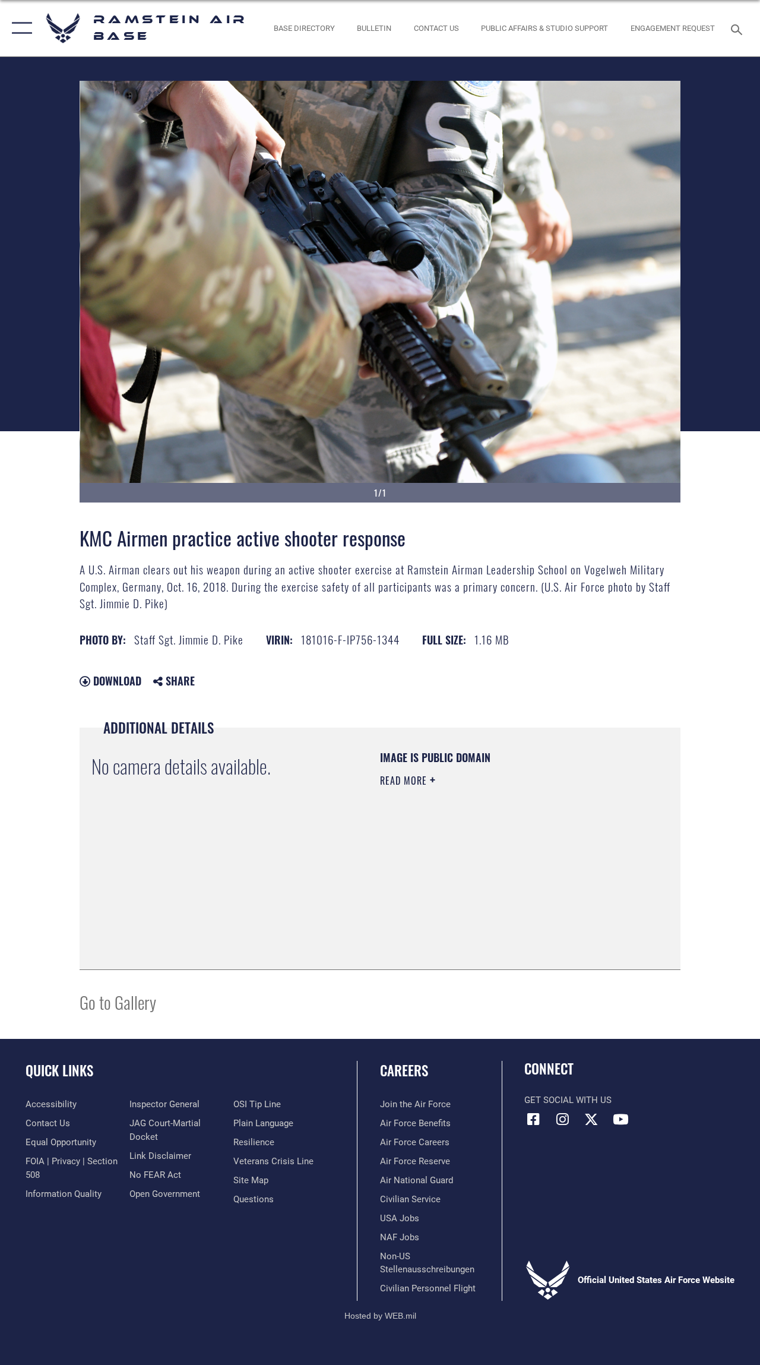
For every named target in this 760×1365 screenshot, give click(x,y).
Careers (404, 1070)
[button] (19, 28)
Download (115, 680)
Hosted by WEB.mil (380, 1315)
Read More (405, 780)
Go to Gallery (118, 1002)
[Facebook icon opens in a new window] (533, 1119)
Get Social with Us (568, 1100)
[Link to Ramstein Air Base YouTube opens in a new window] (620, 1119)
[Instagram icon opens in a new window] (562, 1119)
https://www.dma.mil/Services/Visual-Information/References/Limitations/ (486, 881)
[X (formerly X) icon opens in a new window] (591, 1119)
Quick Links (59, 1070)
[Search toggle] (739, 28)
